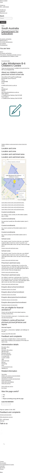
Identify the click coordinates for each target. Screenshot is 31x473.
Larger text (2, 11)
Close (1, 2)
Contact (2, 461)
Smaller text (3, 9)
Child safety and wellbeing (7, 382)
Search (2, 16)
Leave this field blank (7, 401)
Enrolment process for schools (8, 289)
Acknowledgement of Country (7, 464)
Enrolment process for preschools (9, 299)
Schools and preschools (5, 414)
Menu (1, 472)
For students (3, 43)
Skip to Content (3, 0)
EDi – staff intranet (4, 6)
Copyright (2, 466)
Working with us (4, 40)
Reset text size (3, 13)
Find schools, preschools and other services (10, 54)
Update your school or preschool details (10, 375)
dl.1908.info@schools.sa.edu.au (9, 85)
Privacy (2, 469)
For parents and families (5, 39)
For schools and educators (6, 42)
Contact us (2, 5)
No (3, 396)
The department (3, 45)
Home (2, 25)
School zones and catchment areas (9, 248)
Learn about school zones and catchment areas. (12, 202)
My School (4, 388)
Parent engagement (6, 380)
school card (14, 316)
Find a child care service (7, 386)
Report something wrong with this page (13, 398)
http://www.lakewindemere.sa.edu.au (10, 92)
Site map (2, 421)
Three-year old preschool (7, 68)
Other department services (6, 417)
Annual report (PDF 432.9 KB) (8, 333)
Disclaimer (2, 467)
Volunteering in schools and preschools (10, 378)
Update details (14, 145)
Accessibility (3, 463)
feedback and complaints (14, 340)
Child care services (6, 383)
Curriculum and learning (7, 377)
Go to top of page (5, 61)
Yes (4, 394)
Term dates (4, 374)
